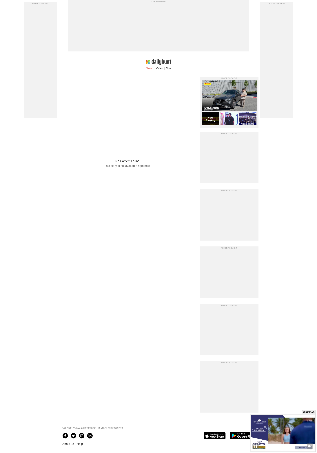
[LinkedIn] (90, 435)
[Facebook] (65, 435)
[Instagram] (81, 435)
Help (80, 443)
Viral (168, 68)
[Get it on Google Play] (242, 435)
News (149, 68)
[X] (73, 435)
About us (68, 443)
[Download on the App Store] (214, 435)
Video (159, 68)
